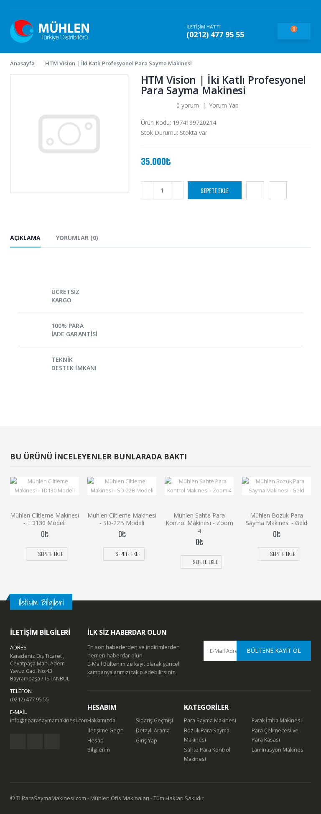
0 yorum (187, 105)
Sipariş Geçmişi (154, 720)
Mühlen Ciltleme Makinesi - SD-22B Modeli (121, 519)
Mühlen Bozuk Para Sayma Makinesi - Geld (276, 519)
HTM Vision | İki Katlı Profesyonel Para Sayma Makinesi (118, 63)
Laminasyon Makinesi (278, 749)
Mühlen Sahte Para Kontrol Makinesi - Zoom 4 (199, 523)
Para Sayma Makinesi (210, 720)
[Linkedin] (52, 741)
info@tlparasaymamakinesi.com (49, 720)
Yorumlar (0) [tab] (77, 238)
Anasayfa (22, 63)
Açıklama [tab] (25, 238)
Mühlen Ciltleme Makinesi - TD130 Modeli (44, 519)
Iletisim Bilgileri (41, 602)
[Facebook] (17, 741)
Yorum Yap (224, 105)
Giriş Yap (146, 740)
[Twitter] (35, 741)
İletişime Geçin (105, 730)
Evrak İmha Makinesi (277, 720)
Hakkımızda (101, 720)
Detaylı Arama (153, 730)
